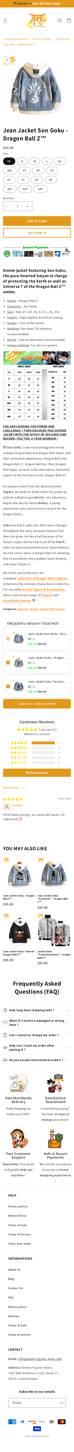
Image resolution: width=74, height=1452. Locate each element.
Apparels (22, 608)
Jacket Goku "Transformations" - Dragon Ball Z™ (54, 954)
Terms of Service (19, 1234)
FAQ (11, 1297)
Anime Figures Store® (16, 38)
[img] (12, 799)
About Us (14, 1269)
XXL (9, 170)
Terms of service (19, 1334)
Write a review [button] (37, 772)
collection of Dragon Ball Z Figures (42, 578)
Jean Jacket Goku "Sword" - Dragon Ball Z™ (20, 953)
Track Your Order (19, 1243)
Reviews (13, 1316)
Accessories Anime (17, 600)
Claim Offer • (37, 704)
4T (38, 170)
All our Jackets (41, 38)
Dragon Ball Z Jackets (52, 608)
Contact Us (15, 1288)
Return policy (17, 1307)
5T (52, 170)
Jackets (33, 608)
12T (25, 189)
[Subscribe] (61, 1403)
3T (24, 170)
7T (23, 180)
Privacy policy (18, 1206)
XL (59, 161)
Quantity (8, 198)
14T (40, 189)
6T (9, 180)
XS (9, 161)
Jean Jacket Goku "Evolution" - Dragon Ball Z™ (48, 681)
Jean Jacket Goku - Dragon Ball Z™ (48, 657)
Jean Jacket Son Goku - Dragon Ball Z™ (48, 634)
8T (37, 180)
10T (9, 189)
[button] (5, 20)
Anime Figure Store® (40, 1436)
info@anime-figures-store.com (40, 1359)
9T (51, 180)
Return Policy (17, 1215)
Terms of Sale (17, 1225)
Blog (11, 1279)
